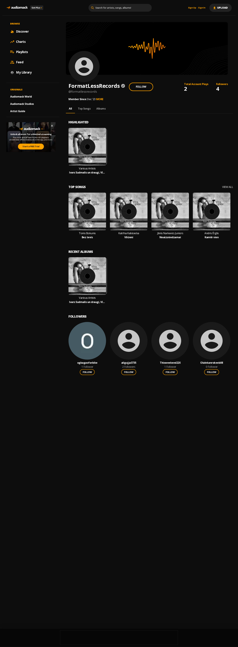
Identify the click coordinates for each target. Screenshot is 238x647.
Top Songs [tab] (84, 108)
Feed (19, 62)
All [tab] (70, 108)
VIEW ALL (227, 187)
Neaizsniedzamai (170, 237)
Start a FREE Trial (31, 146)
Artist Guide (17, 111)
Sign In (201, 7)
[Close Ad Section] (52, 125)
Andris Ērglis (211, 233)
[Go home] (17, 7)
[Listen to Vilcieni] (128, 211)
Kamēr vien (212, 237)
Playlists (22, 52)
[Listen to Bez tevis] (87, 211)
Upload (222, 7)
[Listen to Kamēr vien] (211, 211)
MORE (99, 99)
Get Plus (37, 7)
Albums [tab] (101, 108)
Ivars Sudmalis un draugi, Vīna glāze (87, 172)
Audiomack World (21, 96)
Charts (21, 42)
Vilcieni (128, 237)
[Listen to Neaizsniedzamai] (170, 211)
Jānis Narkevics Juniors (170, 233)
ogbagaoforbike (87, 362)
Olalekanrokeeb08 (211, 362)
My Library (24, 72)
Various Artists (87, 168)
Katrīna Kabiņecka (128, 233)
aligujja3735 (128, 362)
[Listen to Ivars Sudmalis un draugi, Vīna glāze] (87, 147)
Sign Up (192, 7)
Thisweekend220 (170, 362)
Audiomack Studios (22, 104)
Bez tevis (87, 237)
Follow (141, 86)
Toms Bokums (87, 233)
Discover (22, 31)
